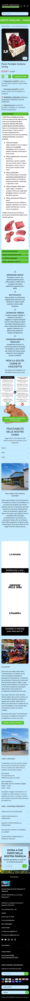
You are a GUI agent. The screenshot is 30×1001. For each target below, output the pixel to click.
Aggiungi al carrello (20, 76)
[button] (24, 6)
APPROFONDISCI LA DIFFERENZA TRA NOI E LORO (15, 419)
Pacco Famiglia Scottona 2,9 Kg (19, 26)
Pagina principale (5, 26)
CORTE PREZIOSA (10, 997)
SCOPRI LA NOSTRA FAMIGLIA (12, 723)
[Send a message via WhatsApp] (27, 992)
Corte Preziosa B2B (7, 955)
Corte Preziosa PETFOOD (9, 957)
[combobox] (15, 13)
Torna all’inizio (14, 877)
